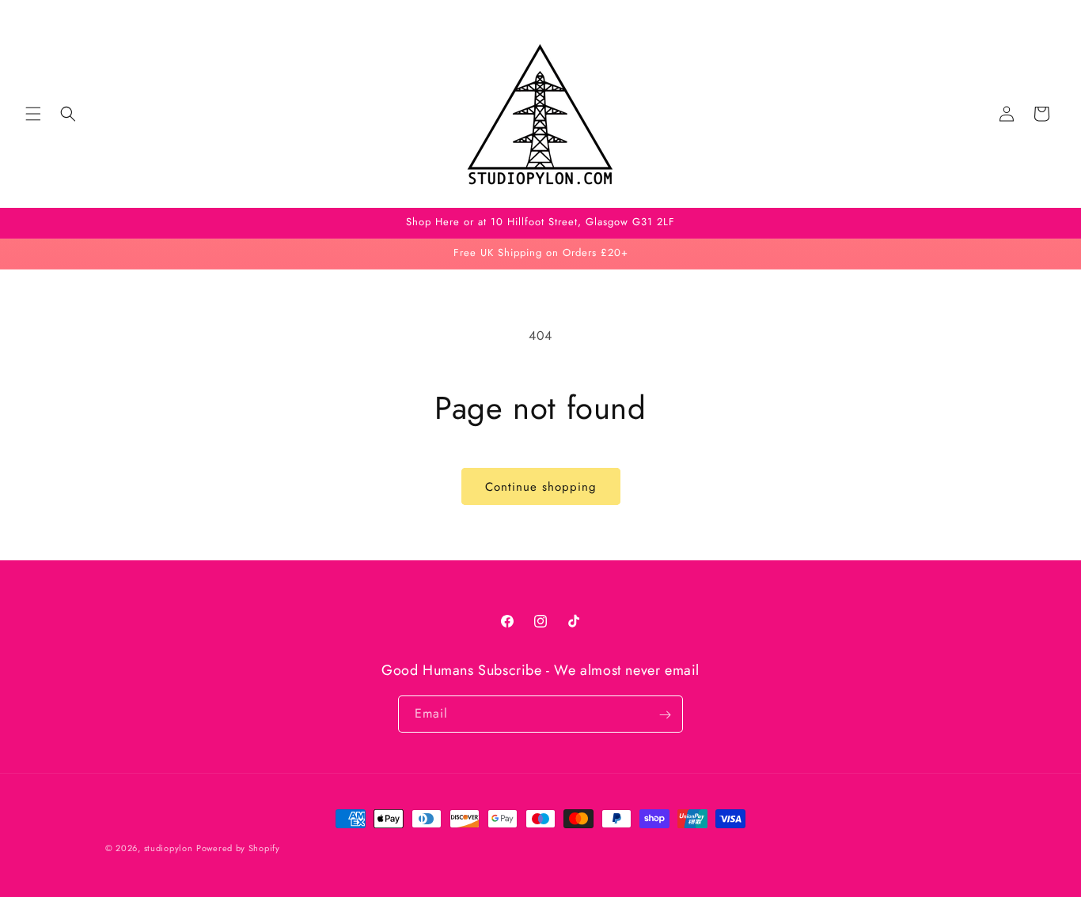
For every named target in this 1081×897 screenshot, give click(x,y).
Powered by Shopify (238, 848)
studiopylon (168, 848)
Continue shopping (541, 487)
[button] (33, 113)
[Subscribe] (664, 714)
